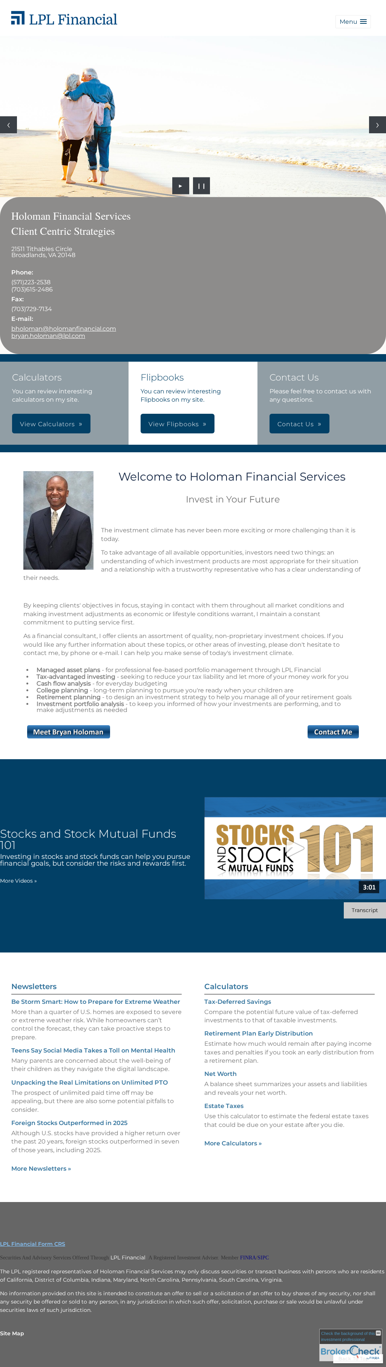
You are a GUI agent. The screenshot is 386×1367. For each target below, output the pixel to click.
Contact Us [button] (295, 424)
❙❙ (202, 185)
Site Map (12, 1333)
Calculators (226, 986)
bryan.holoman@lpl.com (48, 335)
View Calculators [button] (47, 424)
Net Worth (220, 1073)
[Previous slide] (8, 124)
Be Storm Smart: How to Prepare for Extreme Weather (95, 1001)
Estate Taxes (224, 1106)
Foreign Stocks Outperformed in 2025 (69, 1123)
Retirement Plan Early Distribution (258, 1033)
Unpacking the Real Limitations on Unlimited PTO (89, 1082)
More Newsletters (41, 1168)
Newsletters (34, 986)
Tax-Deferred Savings (237, 1001)
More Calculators (233, 1143)
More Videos (18, 880)
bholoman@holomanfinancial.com (63, 328)
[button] (353, 21)
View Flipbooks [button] (174, 424)
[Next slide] (377, 124)
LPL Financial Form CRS (32, 1244)
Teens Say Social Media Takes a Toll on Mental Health (93, 1050)
